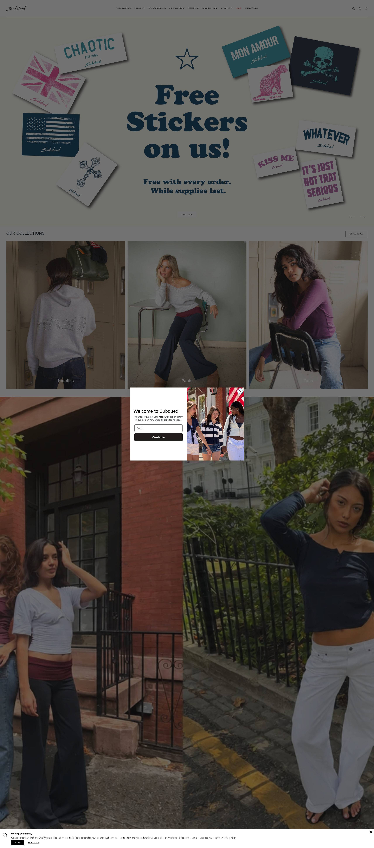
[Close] (371, 832)
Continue (158, 437)
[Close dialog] (240, 391)
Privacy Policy (230, 837)
